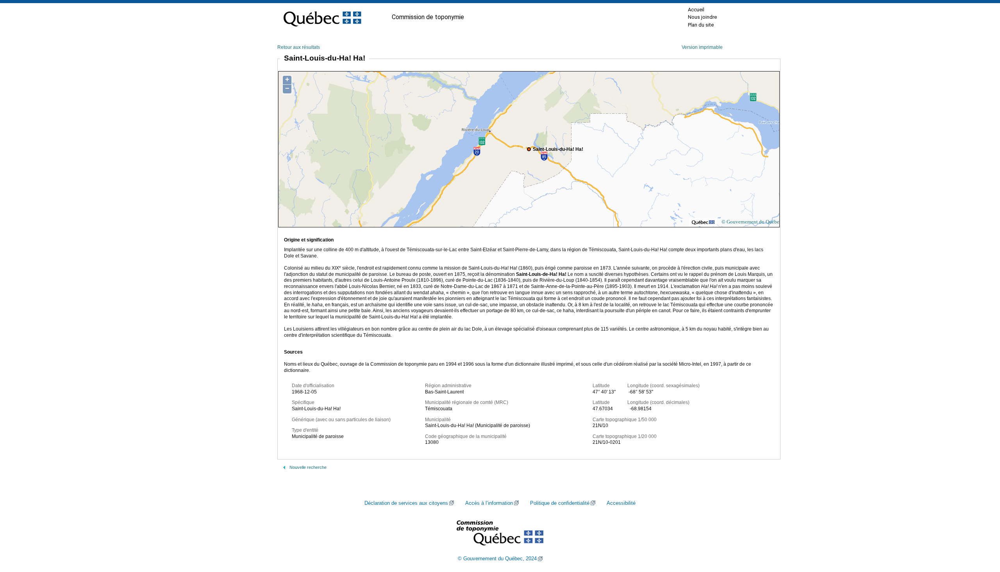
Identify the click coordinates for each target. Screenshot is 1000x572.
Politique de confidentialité (559, 503)
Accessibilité (621, 503)
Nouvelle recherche (308, 467)
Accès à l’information (489, 503)
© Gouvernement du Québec (751, 222)
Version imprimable (702, 47)
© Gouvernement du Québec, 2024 (497, 558)
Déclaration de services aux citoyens (406, 503)
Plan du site (701, 25)
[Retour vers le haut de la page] (980, 529)
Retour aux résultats (298, 47)
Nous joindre (702, 17)
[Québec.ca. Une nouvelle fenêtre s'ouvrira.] (322, 17)
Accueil (696, 10)
